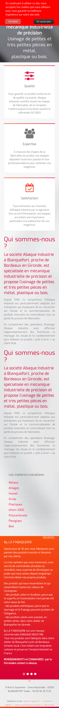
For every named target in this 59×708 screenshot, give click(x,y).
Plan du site (49, 705)
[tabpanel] (29, 604)
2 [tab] (28, 674)
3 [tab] (31, 674)
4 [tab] (35, 674)
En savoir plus (44, 21)
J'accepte (13, 21)
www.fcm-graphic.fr (32, 701)
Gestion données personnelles (27, 705)
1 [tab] (24, 674)
